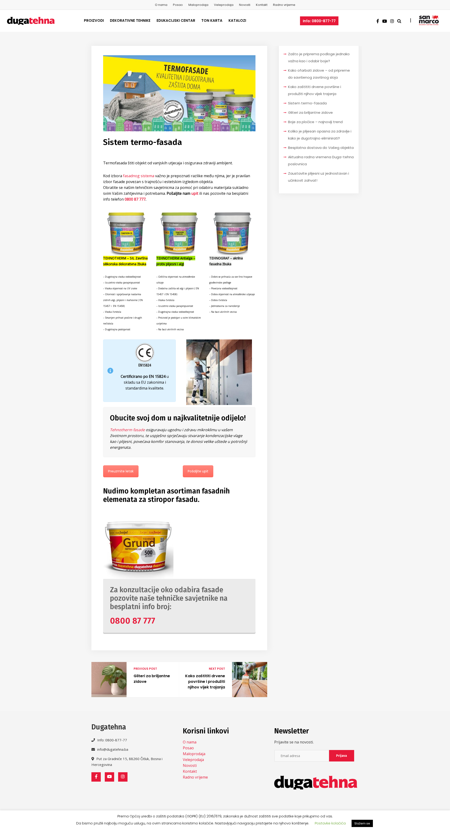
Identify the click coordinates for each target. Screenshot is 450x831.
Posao (178, 5)
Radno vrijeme (284, 5)
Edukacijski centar (176, 20)
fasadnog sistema (138, 175)
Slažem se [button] (362, 823)
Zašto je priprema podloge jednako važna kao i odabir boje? (319, 57)
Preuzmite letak (121, 471)
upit (194, 193)
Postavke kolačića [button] (330, 823)
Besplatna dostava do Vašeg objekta (321, 147)
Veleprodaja (223, 5)
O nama (161, 5)
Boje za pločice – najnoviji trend (315, 121)
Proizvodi (94, 20)
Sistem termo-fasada (307, 103)
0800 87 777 (135, 199)
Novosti (244, 5)
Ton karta (211, 20)
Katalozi (237, 20)
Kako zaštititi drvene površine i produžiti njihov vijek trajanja (205, 681)
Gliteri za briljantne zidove (152, 678)
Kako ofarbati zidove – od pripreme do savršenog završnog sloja (319, 74)
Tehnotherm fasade (127, 429)
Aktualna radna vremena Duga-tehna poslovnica (321, 160)
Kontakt (261, 5)
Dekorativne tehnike (130, 20)
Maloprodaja (198, 5)
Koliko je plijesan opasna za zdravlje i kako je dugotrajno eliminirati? (319, 135)
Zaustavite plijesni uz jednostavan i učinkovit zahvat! (318, 177)
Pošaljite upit (198, 471)
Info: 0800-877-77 (319, 20)
